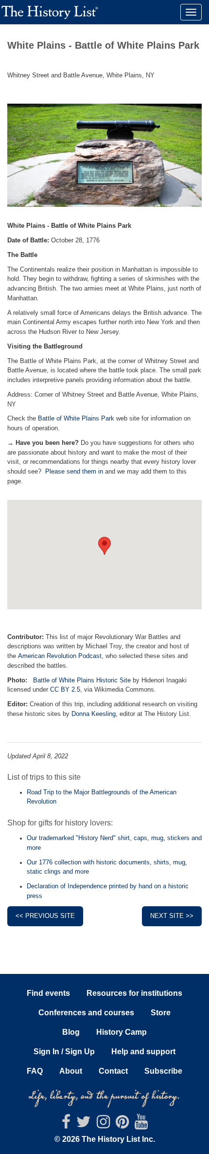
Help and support (143, 1051)
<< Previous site (45, 916)
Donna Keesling (93, 714)
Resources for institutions (134, 993)
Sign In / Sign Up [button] (64, 1051)
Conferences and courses (86, 1012)
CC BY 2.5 (65, 689)
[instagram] (103, 1124)
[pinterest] (122, 1124)
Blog (71, 1032)
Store (161, 1012)
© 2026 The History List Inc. (104, 1139)
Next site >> (171, 916)
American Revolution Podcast (60, 656)
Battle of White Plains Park (76, 418)
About (70, 1071)
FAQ (35, 1071)
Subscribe (163, 1071)
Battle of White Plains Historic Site (82, 680)
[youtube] (141, 1124)
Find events (48, 993)
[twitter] (83, 1124)
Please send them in (74, 471)
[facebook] (66, 1124)
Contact (113, 1071)
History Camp (121, 1032)
